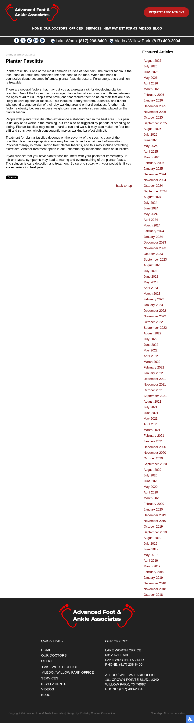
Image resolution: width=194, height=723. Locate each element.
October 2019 (153, 526)
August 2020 (152, 470)
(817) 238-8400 (93, 40)
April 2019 (151, 560)
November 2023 (155, 248)
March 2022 (152, 362)
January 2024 (153, 237)
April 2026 (151, 83)
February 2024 (154, 231)
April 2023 (151, 288)
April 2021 (151, 424)
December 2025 (155, 106)
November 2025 (155, 112)
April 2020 (151, 492)
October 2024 (153, 185)
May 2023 (150, 282)
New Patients (53, 684)
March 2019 (152, 566)
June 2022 (151, 345)
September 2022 (155, 327)
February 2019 (154, 572)
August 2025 (152, 129)
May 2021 (150, 418)
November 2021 (155, 384)
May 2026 (150, 78)
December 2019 (155, 515)
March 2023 (152, 293)
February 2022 (154, 367)
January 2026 (153, 100)
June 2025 (151, 140)
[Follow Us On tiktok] (29, 42)
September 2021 (155, 396)
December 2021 (155, 379)
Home (37, 28)
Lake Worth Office (60, 667)
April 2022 (151, 356)
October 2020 (153, 458)
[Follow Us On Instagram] (36, 42)
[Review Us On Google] (42, 42)
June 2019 (151, 549)
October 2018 (153, 595)
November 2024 (155, 180)
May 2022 (150, 350)
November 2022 (155, 316)
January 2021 (153, 441)
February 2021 (154, 435)
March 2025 (152, 157)
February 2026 (154, 95)
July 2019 (150, 543)
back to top (124, 185)
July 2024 (150, 203)
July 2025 (150, 134)
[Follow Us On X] (23, 42)
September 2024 (155, 191)
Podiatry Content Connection (97, 713)
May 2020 (150, 487)
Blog (157, 28)
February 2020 (154, 504)
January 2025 (153, 168)
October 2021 (153, 390)
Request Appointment (166, 12)
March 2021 (152, 430)
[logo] (32, 12)
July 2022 (150, 339)
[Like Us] (16, 42)
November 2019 (155, 521)
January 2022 (153, 373)
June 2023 (151, 276)
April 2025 (151, 151)
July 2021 (150, 407)
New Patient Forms (120, 28)
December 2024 (155, 174)
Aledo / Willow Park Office (68, 672)
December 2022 (155, 310)
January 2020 (153, 509)
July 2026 (150, 66)
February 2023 (154, 299)
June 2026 (151, 72)
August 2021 (152, 401)
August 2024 (152, 197)
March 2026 (152, 89)
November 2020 (155, 452)
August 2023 (152, 265)
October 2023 (153, 254)
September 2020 (155, 464)
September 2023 (155, 259)
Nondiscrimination (174, 713)
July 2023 (150, 271)
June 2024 (151, 208)
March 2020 (152, 498)
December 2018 (155, 583)
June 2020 (151, 481)
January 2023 (153, 305)
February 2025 (154, 163)
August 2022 (152, 333)
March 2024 (152, 225)
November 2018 (155, 589)
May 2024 (150, 214)
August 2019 (152, 538)
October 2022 (153, 322)
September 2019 (155, 532)
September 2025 (155, 123)
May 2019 (150, 555)
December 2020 (155, 447)
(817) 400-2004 (166, 40)
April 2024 (151, 220)
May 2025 (150, 146)
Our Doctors (55, 28)
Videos (145, 28)
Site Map (156, 713)
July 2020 (150, 475)
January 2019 (153, 577)
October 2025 (153, 117)
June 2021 (151, 413)
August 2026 (152, 60)
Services (94, 28)
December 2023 (155, 242)
